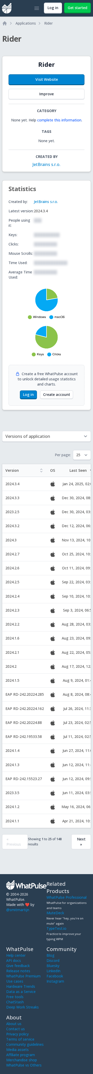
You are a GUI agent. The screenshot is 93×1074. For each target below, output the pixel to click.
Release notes (18, 970)
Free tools (15, 996)
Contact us (15, 1028)
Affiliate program (20, 1054)
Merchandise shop (21, 1059)
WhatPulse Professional (67, 897)
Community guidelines (25, 1044)
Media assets (17, 1049)
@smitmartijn (17, 909)
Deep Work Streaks (22, 1007)
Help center (16, 955)
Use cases (14, 981)
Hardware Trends (20, 986)
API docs (13, 960)
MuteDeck (55, 912)
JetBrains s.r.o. (46, 164)
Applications (26, 23)
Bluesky (53, 965)
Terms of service (20, 1039)
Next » (81, 842)
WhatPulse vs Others (24, 1065)
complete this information (59, 120)
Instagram (55, 981)
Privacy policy (17, 1034)
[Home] (4, 23)
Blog (51, 955)
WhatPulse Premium (23, 976)
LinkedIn (53, 970)
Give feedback (18, 965)
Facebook (55, 976)
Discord (53, 960)
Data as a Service (21, 991)
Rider (48, 23)
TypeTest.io (56, 928)
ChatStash (15, 1001)
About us (13, 1023)
